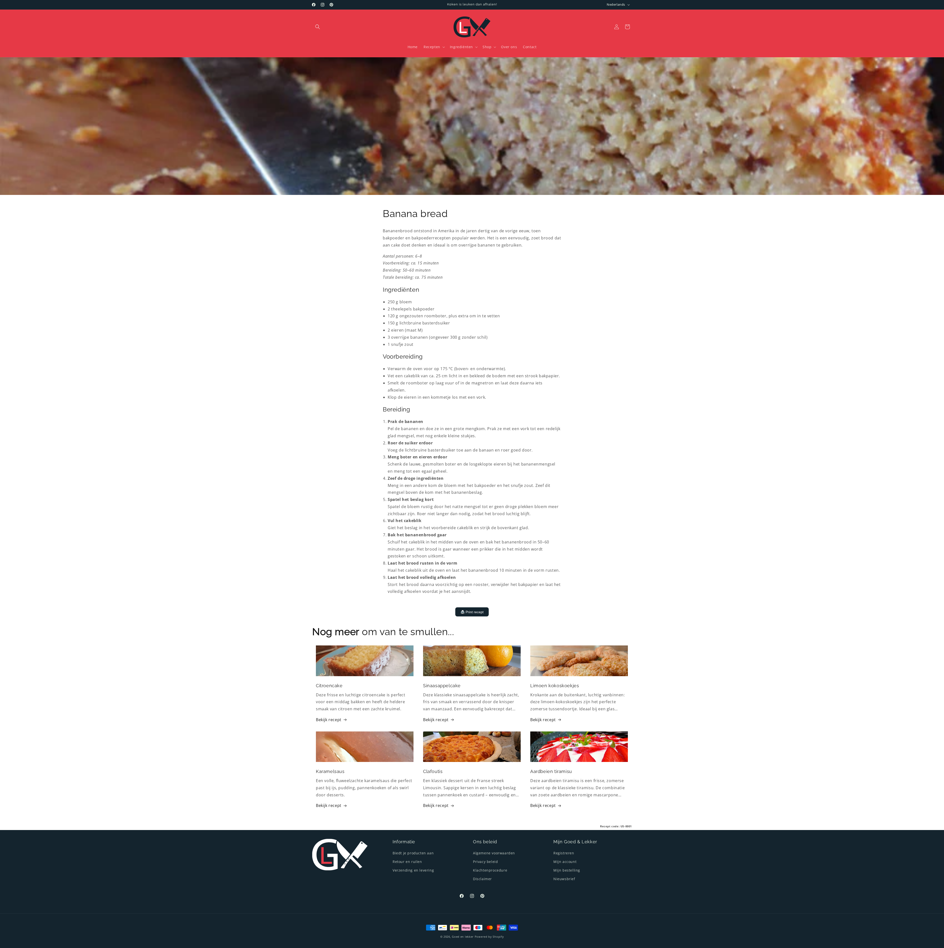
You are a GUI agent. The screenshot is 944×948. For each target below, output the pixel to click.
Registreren (563, 853)
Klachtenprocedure (490, 870)
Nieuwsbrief (564, 879)
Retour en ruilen (407, 861)
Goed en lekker (463, 936)
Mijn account (564, 861)
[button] (317, 26)
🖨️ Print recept (472, 612)
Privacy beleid (485, 861)
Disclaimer (482, 879)
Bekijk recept (328, 719)
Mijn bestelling (566, 870)
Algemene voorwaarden (494, 853)
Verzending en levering (413, 870)
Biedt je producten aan (413, 853)
